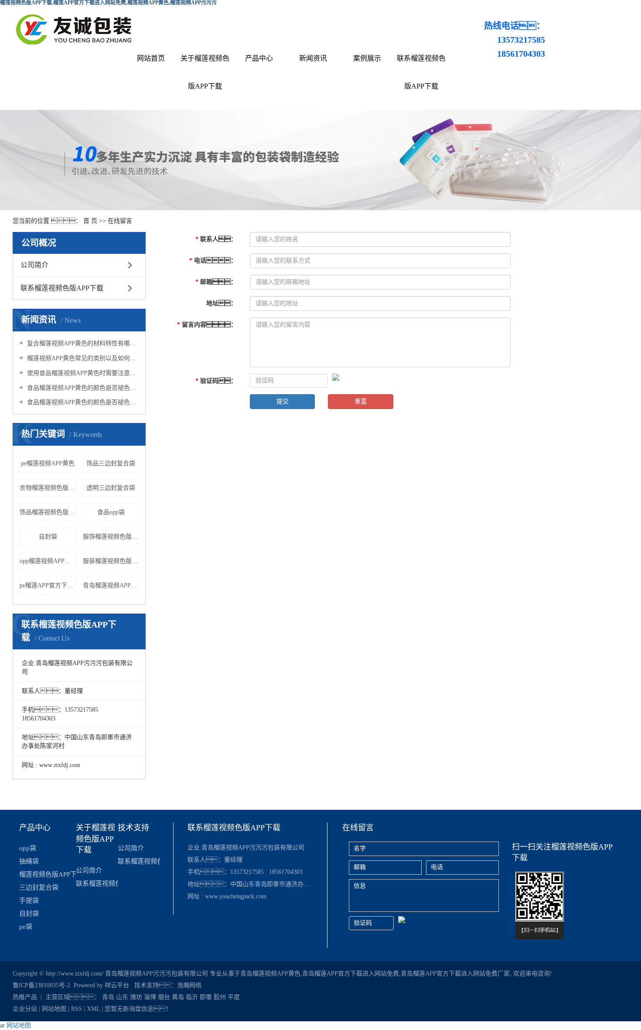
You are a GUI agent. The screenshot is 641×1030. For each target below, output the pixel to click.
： (216, 239)
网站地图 (54, 1009)
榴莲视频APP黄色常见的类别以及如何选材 (82, 358)
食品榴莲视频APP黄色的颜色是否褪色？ (82, 402)
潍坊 (136, 997)
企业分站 (25, 1009)
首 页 (90, 221)
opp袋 (27, 848)
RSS (76, 1009)
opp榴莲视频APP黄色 (48, 561)
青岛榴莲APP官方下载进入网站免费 (350, 973)
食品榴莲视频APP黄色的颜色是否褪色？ (82, 388)
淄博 (150, 997)
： (221, 303)
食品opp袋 (111, 512)
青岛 (108, 997)
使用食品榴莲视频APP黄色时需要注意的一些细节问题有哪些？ (82, 373)
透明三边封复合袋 (110, 487)
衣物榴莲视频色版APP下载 (48, 487)
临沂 (192, 997)
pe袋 (25, 926)
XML (93, 1009)
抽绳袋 (29, 861)
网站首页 (151, 58)
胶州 (220, 997)
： (213, 260)
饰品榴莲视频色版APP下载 (48, 512)
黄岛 (178, 997)
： (216, 282)
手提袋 (29, 900)
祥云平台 (117, 985)
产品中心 (259, 58)
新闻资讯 (313, 58)
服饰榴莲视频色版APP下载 (111, 536)
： (216, 381)
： (207, 324)
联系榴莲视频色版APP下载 (421, 72)
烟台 (164, 997)
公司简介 (34, 265)
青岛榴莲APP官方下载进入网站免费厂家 (455, 973)
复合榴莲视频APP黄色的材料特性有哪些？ (82, 343)
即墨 (206, 997)
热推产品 (25, 997)
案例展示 (367, 58)
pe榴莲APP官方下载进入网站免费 (48, 585)
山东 (122, 997)
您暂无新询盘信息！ (138, 1009)
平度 (234, 997)
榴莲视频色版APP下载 (47, 874)
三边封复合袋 (38, 887)
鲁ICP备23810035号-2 (41, 985)
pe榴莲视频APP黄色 (48, 463)
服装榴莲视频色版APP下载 (111, 561)
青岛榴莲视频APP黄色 (111, 585)
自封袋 (48, 536)
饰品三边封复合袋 (110, 463)
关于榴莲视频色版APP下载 (205, 72)
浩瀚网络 (189, 985)
